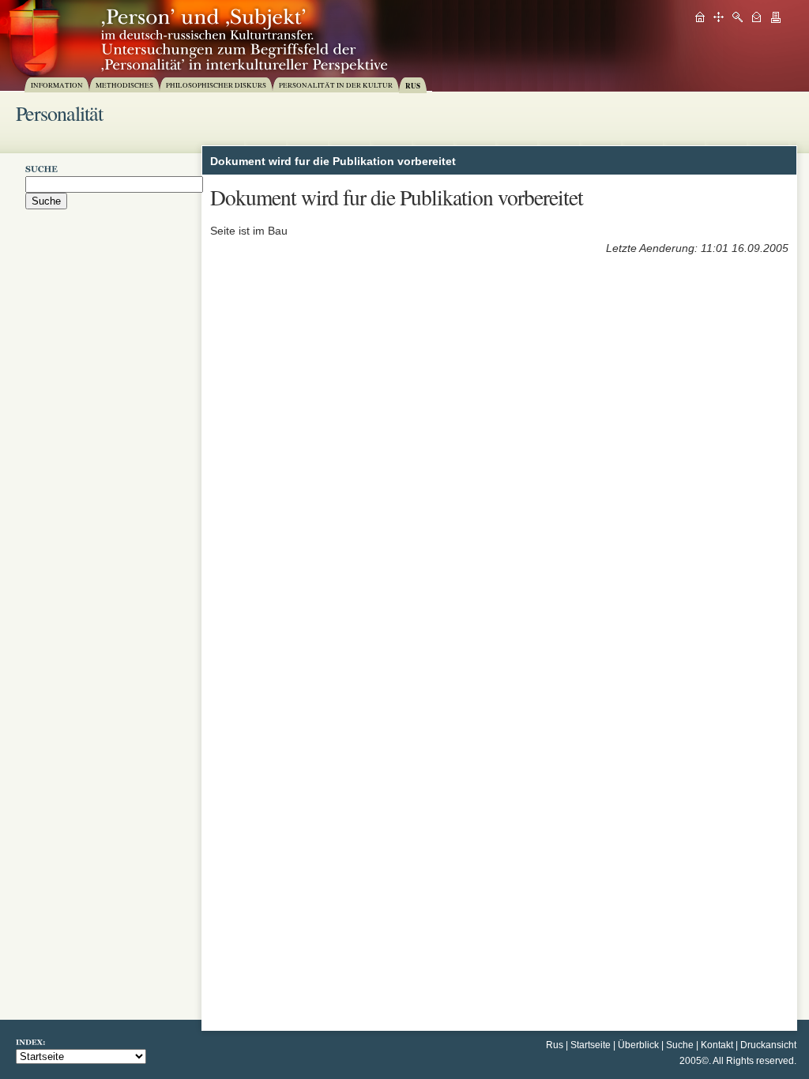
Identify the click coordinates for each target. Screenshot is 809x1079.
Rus (554, 1045)
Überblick (638, 1045)
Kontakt (717, 1045)
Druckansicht (768, 1045)
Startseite (590, 1045)
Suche (680, 1045)
